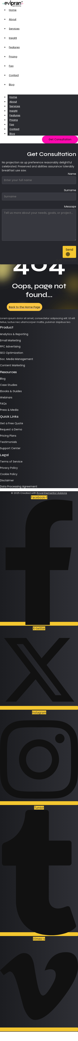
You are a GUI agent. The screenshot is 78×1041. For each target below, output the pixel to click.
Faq (11, 124)
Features (14, 115)
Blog (12, 133)
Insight (13, 111)
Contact (14, 129)
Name (72, 174)
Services (14, 106)
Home (13, 97)
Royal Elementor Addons (52, 493)
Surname (70, 190)
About (13, 101)
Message (70, 206)
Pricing (13, 120)
